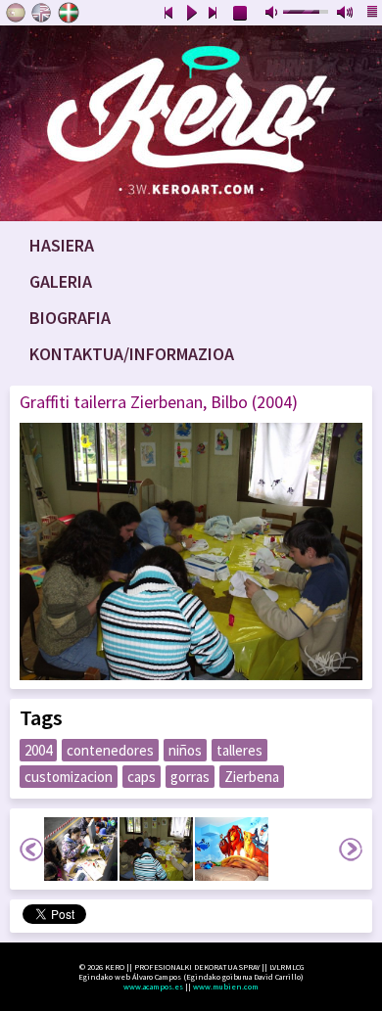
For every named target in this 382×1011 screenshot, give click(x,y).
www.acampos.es (153, 986)
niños (185, 750)
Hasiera (61, 245)
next (213, 14)
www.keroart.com (191, 123)
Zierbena (251, 776)
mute (273, 14)
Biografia (70, 317)
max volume (346, 14)
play (191, 14)
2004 (38, 750)
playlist (373, 14)
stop (241, 14)
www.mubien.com (226, 986)
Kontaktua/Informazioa (131, 354)
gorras (190, 776)
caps (141, 776)
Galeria (60, 281)
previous (168, 14)
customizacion (68, 776)
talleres (239, 750)
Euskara (68, 12)
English (42, 12)
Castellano (15, 12)
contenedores (110, 750)
